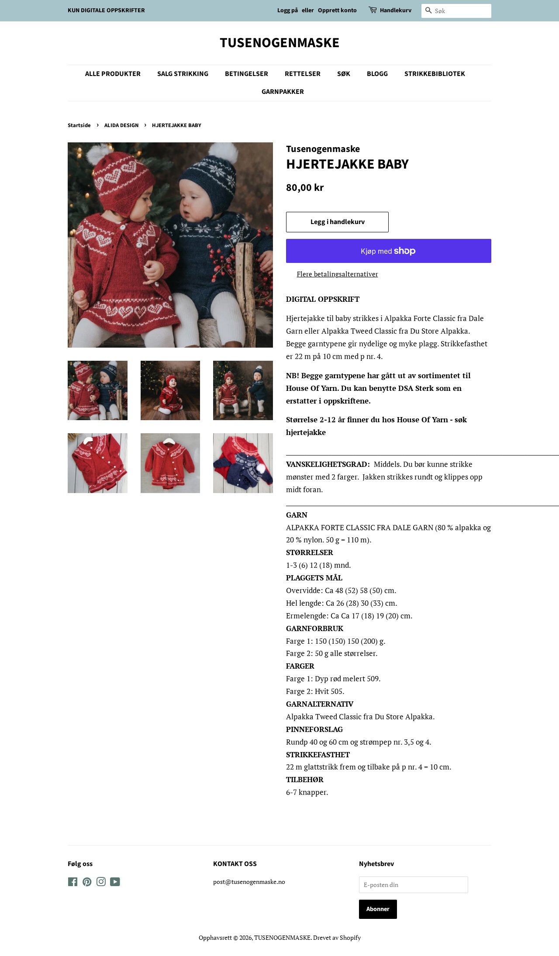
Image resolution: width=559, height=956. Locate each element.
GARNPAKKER (283, 92)
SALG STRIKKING (182, 74)
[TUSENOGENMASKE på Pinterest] (87, 883)
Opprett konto (337, 10)
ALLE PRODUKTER (113, 74)
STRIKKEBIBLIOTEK (434, 74)
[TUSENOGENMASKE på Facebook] (73, 883)
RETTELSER (303, 74)
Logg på (287, 10)
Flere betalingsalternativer (337, 273)
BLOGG (377, 74)
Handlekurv (395, 10)
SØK (343, 74)
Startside (79, 125)
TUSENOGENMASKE (280, 43)
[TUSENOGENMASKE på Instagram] (101, 883)
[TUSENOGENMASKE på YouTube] (115, 883)
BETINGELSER (246, 74)
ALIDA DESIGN (121, 125)
